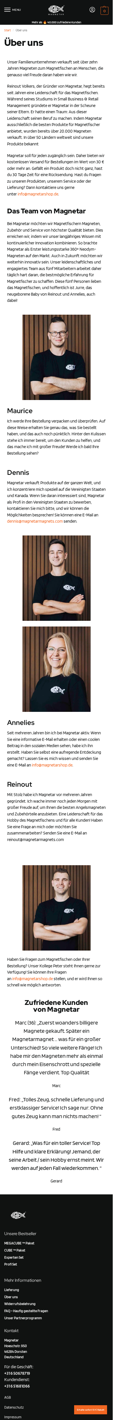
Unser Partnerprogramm (23, 1318)
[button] (103, 10)
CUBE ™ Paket (14, 1250)
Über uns (11, 1297)
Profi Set (10, 1264)
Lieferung (11, 1289)
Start (7, 30)
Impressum (12, 1417)
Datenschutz (14, 1407)
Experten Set (14, 1257)
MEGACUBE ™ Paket (19, 1243)
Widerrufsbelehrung (19, 1303)
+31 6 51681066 (17, 1386)
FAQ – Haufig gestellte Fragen (26, 1310)
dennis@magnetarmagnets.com (35, 521)
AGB (7, 1397)
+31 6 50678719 (17, 1373)
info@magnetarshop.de (38, 194)
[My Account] (92, 10)
